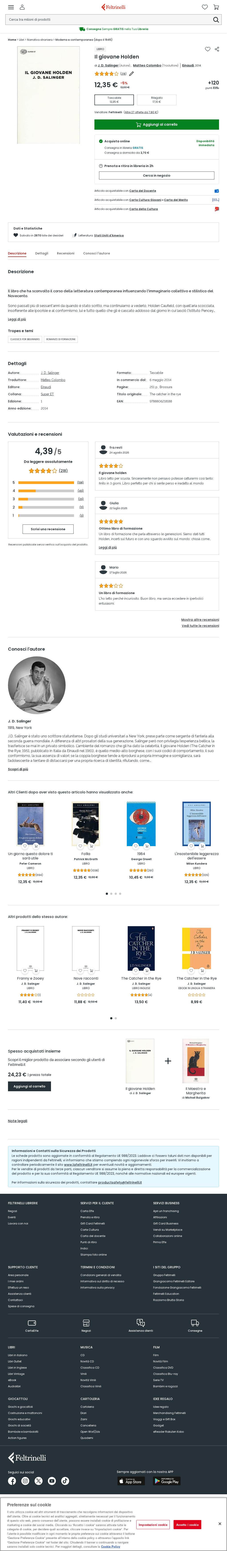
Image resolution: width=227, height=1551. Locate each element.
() (123, 74)
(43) (81, 491)
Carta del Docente (142, 191)
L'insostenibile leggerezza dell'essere (197, 856)
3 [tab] (116, 894)
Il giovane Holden (140, 1089)
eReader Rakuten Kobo (168, 1432)
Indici (84, 1248)
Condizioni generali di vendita (100, 1275)
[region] (113, 1524)
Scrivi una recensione (48, 529)
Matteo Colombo (147, 65)
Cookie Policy (110, 1546)
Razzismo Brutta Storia (168, 1300)
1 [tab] (107, 894)
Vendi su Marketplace (167, 1230)
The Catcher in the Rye (141, 978)
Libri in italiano (17, 1355)
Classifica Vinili (90, 1386)
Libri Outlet (15, 1361)
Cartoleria (87, 1407)
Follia (85, 854)
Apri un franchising (166, 1211)
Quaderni (86, 1438)
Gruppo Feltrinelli (164, 1275)
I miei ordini (15, 1281)
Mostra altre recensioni (200, 619)
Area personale (18, 1275)
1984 (141, 854)
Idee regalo (160, 1407)
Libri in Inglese (17, 1367)
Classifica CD (89, 1367)
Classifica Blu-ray (165, 1374)
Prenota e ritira (90, 1217)
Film (156, 1355)
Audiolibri (14, 1386)
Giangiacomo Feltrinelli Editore (173, 1281)
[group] (113, 29)
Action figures (17, 1438)
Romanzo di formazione (60, 339)
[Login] (22, 7)
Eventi (12, 1217)
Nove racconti (86, 978)
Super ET (47, 394)
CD (82, 1355)
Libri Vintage (16, 1374)
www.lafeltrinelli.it (78, 1164)
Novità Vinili (88, 1380)
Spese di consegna (21, 1306)
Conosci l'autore (96, 253)
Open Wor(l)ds (90, 1432)
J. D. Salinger (108, 65)
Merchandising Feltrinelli (169, 1413)
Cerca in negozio (156, 175)
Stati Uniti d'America (109, 235)
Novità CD (87, 1361)
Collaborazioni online (167, 1236)
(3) (82, 516)
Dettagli (41, 253)
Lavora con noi (18, 1223)
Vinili (83, 1374)
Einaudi (188, 65)
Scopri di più (18, 769)
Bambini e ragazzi (165, 1386)
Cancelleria (88, 1425)
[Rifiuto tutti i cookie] (220, 1524)
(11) (81, 507)
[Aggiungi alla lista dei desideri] (207, 49)
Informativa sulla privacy (97, 1287)
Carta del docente (92, 1236)
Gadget (158, 1425)
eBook (12, 1380)
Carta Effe (87, 1211)
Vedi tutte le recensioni (200, 625)
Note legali (17, 1121)
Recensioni (65, 253)
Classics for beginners (25, 339)
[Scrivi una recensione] (131, 73)
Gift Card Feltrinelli (92, 1223)
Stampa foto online (93, 1255)
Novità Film (160, 1361)
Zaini (83, 1419)
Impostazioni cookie (153, 1524)
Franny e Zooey (30, 978)
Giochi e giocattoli (20, 1407)
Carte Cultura (89, 1230)
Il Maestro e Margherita (196, 1091)
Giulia (114, 503)
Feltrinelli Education (166, 1294)
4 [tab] (120, 894)
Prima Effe (159, 1242)
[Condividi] (217, 49)
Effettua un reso (18, 1287)
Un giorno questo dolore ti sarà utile (30, 856)
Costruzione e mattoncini (25, 1413)
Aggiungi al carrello (160, 124)
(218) (63, 470)
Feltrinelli (115, 112)
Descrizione (17, 253)
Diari (83, 1413)
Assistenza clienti (19, 1294)
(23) (81, 499)
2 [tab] (111, 894)
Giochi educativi (19, 1419)
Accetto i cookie (187, 1524)
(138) (80, 482)
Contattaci (15, 1300)
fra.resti (116, 447)
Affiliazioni (160, 1217)
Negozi (12, 1211)
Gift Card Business (165, 1223)
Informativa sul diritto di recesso (102, 1281)
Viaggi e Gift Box (164, 1419)
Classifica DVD (163, 1367)
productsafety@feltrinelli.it (120, 1182)
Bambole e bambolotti (23, 1432)
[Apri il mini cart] (216, 7)
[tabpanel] (30, 843)
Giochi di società (19, 1425)
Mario (114, 567)
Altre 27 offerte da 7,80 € (141, 112)
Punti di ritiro (88, 1242)
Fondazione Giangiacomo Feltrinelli (177, 1287)
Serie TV (158, 1380)
